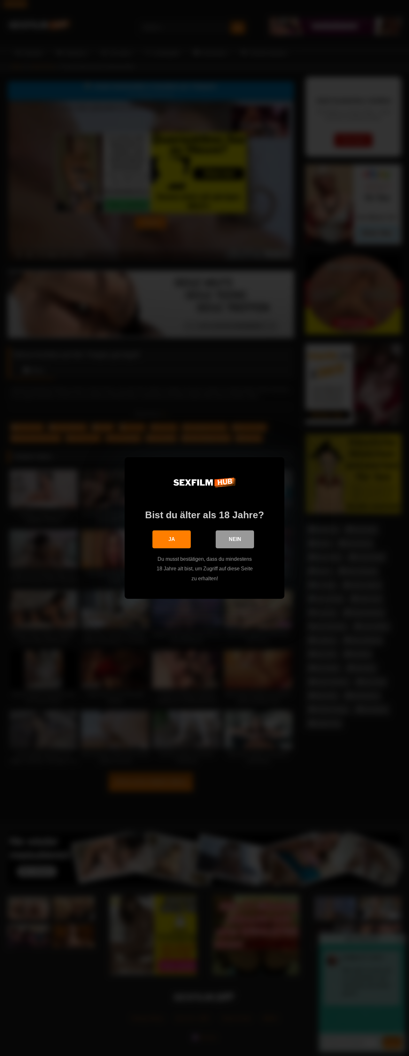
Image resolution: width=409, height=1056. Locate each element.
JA (171, 539)
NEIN (235, 539)
